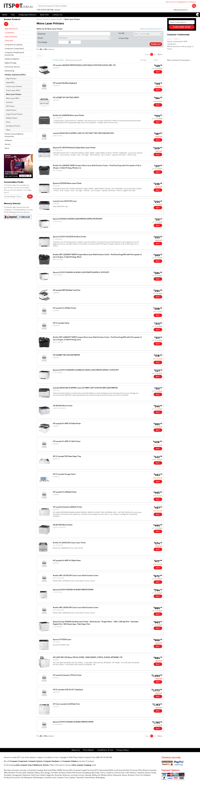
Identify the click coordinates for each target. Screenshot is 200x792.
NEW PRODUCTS (11, 29)
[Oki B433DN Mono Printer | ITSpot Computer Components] (44, 416)
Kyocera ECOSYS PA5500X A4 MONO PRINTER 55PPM (73, 722)
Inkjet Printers (11, 78)
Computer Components (14, 48)
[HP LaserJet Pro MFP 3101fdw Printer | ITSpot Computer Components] (44, 434)
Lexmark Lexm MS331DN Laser (65, 201)
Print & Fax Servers (12, 67)
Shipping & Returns (27, 14)
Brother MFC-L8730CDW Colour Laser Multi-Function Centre (75, 575)
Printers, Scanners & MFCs (53, 19)
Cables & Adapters (12, 59)
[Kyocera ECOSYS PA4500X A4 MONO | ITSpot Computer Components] (44, 600)
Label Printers (11, 110)
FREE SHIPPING (11, 36)
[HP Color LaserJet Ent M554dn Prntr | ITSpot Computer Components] (44, 715)
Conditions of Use (105, 750)
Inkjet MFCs (10, 82)
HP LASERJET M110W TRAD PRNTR (66, 97)
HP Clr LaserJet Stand (61, 323)
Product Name (58, 60)
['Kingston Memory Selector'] (11, 218)
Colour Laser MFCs (13, 90)
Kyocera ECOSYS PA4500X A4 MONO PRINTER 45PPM (73, 589)
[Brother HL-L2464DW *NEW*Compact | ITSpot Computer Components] (44, 176)
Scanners (9, 102)
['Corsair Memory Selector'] (25, 218)
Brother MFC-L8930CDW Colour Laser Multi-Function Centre (75, 607)
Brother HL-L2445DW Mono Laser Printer (68, 115)
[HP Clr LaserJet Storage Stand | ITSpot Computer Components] (44, 485)
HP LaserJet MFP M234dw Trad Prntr (66, 290)
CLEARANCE (9, 32)
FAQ (13, 14)
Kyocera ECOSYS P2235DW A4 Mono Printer (69, 236)
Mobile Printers (12, 118)
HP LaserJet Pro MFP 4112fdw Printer (67, 560)
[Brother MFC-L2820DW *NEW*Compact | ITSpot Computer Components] (44, 265)
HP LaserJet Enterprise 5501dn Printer (67, 675)
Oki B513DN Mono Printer (63, 525)
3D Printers (10, 106)
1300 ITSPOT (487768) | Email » (49, 10)
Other (8, 130)
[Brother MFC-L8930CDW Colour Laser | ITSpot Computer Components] (44, 614)
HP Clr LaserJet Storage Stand (64, 474)
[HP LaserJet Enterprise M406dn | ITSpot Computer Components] (44, 517)
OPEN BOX (9, 40)
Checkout (192, 2)
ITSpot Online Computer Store (84, 757)
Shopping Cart (181, 2)
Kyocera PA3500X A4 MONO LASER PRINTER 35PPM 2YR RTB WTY (77, 219)
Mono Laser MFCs (13, 98)
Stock (156, 60)
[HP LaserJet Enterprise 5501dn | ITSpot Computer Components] (44, 681)
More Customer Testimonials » (178, 60)
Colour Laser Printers (14, 86)
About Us (76, 750)
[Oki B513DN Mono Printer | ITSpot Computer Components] (44, 535)
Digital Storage (10, 63)
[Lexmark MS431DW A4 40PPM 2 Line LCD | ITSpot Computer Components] (44, 398)
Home (4, 14)
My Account (170, 2)
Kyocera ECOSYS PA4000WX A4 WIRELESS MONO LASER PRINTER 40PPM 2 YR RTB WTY (86, 370)
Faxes (8, 122)
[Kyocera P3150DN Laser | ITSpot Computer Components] (44, 650)
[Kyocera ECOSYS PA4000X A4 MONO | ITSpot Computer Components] (44, 283)
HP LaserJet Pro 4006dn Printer (64, 308)
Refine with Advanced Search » (151, 29)
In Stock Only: (124, 38)
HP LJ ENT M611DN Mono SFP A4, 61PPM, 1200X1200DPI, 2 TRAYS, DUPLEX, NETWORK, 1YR (87, 657)
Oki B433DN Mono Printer (63, 405)
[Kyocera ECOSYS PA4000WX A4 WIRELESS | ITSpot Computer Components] (44, 381)
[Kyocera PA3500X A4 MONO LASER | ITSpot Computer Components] (44, 229)
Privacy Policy (122, 750)
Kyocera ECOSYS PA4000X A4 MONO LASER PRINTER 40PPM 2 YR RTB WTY (81, 272)
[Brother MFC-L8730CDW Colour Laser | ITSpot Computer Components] (44, 582)
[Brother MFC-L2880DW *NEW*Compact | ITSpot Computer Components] (44, 348)
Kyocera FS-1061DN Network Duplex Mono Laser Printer (74, 147)
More (7, 148)
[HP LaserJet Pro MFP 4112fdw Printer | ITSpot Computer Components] (44, 567)
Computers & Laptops (13, 44)
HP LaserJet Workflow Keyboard (65, 83)
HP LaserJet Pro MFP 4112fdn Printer (67, 441)
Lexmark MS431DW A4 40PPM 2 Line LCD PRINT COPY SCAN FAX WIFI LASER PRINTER (85, 388)
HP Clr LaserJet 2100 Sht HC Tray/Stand (68, 689)
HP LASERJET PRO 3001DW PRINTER (66, 355)
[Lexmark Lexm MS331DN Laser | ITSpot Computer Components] (44, 212)
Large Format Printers (14, 114)
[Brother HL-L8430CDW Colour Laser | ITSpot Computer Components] (44, 553)
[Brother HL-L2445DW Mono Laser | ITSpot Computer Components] (44, 126)
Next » (160, 54)
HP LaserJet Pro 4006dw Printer (65, 492)
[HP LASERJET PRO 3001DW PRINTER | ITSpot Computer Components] (44, 361)
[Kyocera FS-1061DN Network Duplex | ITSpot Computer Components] (44, 158)
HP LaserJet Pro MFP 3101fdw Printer (67, 423)
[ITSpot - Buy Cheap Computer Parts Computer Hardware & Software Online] (18, 6)
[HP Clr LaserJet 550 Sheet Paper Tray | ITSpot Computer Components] (44, 467)
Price (142, 60)
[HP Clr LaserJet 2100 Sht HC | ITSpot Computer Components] (44, 696)
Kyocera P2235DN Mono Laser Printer (67, 183)
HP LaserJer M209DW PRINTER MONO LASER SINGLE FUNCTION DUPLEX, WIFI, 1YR (84, 65)
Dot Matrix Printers (13, 126)
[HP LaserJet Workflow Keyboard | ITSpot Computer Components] (44, 89)
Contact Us (57, 14)
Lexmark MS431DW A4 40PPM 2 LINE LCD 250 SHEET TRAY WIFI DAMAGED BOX (83, 133)
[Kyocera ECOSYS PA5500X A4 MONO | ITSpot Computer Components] (44, 728)
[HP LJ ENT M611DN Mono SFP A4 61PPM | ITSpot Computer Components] (44, 668)
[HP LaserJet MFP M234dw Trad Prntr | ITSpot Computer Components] (44, 301)
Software (8, 140)
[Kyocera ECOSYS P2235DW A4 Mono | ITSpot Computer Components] (44, 247)
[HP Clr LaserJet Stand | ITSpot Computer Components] (44, 329)
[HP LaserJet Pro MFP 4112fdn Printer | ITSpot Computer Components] (44, 448)
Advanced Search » (181, 10)
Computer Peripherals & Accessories (14, 53)
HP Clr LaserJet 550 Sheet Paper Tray (67, 456)
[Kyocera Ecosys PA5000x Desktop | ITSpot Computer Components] (44, 632)
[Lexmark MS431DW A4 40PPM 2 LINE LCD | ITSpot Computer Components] (44, 139)
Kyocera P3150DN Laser (62, 639)
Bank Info (44, 14)
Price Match (88, 750)
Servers (8, 144)
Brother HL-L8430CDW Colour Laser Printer (69, 542)
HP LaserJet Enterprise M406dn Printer (67, 507)
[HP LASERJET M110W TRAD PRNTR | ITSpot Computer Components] (44, 108)
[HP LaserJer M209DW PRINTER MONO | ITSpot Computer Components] (44, 76)
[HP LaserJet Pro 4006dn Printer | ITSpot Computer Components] (44, 314)
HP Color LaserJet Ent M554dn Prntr (66, 704)
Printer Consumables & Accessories (14, 135)
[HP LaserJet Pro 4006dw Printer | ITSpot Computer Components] (44, 498)
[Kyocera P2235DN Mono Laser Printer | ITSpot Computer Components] (44, 194)
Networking (9, 70)
